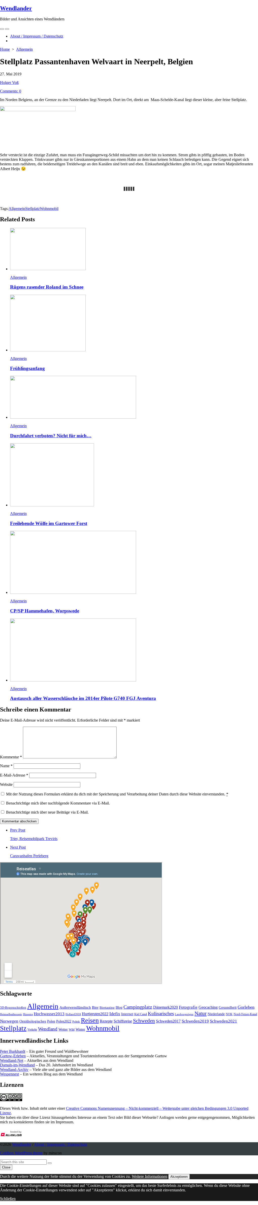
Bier (95, 1007)
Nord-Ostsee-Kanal (245, 1014)
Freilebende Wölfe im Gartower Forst (48, 523)
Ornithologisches (32, 1021)
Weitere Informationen (149, 1176)
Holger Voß (9, 82)
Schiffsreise (123, 1021)
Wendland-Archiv (14, 1069)
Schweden (144, 1021)
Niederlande (216, 1014)
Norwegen (9, 1021)
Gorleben (246, 1007)
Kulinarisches (161, 1013)
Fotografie (188, 1007)
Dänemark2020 (165, 1007)
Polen (51, 1021)
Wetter (63, 1029)
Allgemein (24, 49)
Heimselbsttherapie (11, 1014)
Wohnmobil (49, 208)
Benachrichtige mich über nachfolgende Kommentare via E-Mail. (58, 803)
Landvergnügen (184, 1014)
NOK (229, 1014)
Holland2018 (73, 1014)
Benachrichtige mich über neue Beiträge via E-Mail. (47, 812)
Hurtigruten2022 (95, 1014)
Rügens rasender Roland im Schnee (46, 287)
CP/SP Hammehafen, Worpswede (44, 610)
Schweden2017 (168, 1021)
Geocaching (208, 1007)
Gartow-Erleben (13, 1056)
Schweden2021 (223, 1021)
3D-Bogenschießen (13, 1007)
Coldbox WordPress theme (21, 1153)
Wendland (47, 1029)
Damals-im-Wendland (17, 1065)
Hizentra (28, 1014)
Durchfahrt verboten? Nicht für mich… (50, 435)
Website (6, 784)
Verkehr (32, 1029)
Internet (127, 1014)
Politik (76, 1021)
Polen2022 (63, 1021)
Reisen (90, 1020)
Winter (80, 1029)
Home (5, 49)
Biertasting (107, 1007)
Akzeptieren (179, 1177)
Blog (119, 1007)
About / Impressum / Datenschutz (36, 36)
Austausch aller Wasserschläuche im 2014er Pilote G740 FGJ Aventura (83, 698)
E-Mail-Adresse (14, 775)
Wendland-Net (11, 1060)
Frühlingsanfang (27, 368)
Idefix (114, 1013)
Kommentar (11, 757)
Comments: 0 (10, 91)
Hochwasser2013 (49, 1013)
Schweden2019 (195, 1021)
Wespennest (9, 1074)
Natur (201, 1013)
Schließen (8, 1198)
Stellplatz (32, 208)
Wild (72, 1029)
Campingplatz (137, 1007)
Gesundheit (228, 1007)
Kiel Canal (140, 1014)
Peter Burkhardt (12, 1051)
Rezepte (106, 1021)
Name (6, 766)
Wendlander (21, 1144)
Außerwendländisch (75, 1007)
